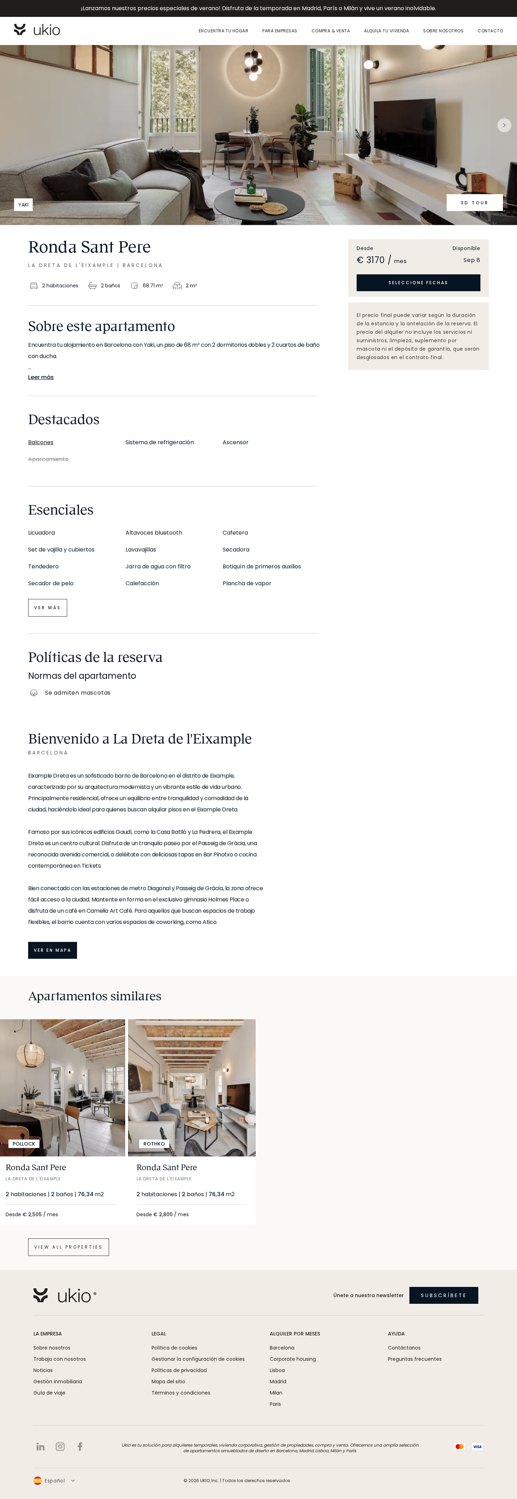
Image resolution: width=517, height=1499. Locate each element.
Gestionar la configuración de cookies (198, 1359)
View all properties (68, 1247)
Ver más (47, 608)
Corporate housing (293, 1359)
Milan (276, 1392)
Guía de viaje (49, 1392)
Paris (275, 1404)
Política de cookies (174, 1347)
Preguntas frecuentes (415, 1359)
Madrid (278, 1381)
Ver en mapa (52, 950)
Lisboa (277, 1370)
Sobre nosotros (443, 31)
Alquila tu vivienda (386, 31)
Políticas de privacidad (179, 1370)
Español (55, 1480)
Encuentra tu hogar (224, 31)
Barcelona (282, 1347)
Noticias (43, 1370)
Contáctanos (404, 1347)
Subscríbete (444, 1295)
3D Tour (475, 203)
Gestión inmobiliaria (57, 1381)
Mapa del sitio (168, 1381)
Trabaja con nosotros (59, 1359)
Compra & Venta (331, 31)
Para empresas (279, 31)
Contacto (490, 31)
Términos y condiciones (181, 1392)
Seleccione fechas (418, 283)
